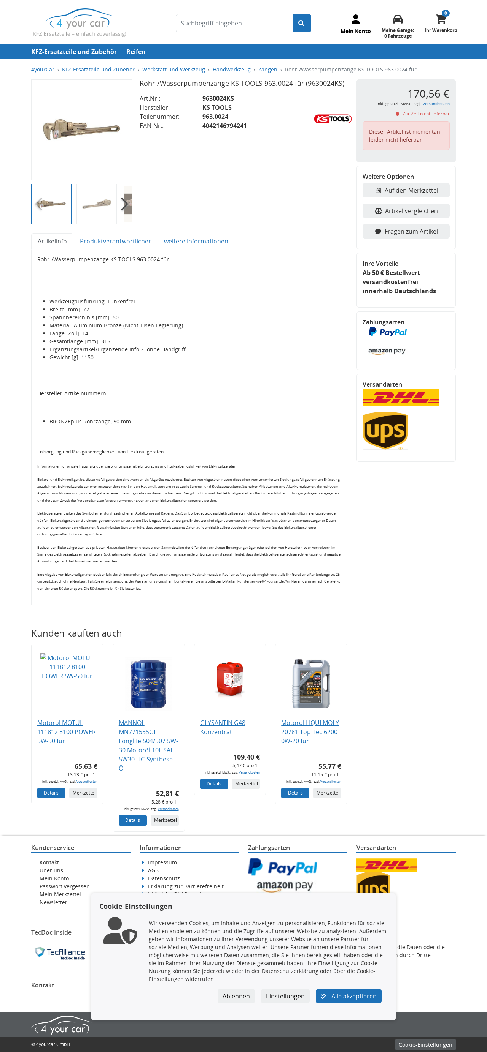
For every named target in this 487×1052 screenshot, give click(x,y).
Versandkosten (86, 781)
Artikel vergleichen (411, 211)
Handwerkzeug (232, 69)
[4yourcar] (79, 22)
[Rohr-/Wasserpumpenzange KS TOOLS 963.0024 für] (81, 130)
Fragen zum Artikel (411, 231)
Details (51, 793)
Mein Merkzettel (60, 894)
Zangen (267, 69)
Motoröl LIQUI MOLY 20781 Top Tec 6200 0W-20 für (310, 732)
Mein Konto (54, 878)
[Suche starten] (302, 23)
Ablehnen (236, 996)
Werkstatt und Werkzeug (173, 69)
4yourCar (42, 69)
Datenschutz (164, 878)
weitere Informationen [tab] (196, 241)
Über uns (51, 870)
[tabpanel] (189, 427)
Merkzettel (84, 793)
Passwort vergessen (65, 886)
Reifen (136, 51)
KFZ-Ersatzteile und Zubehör (74, 51)
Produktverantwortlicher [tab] (115, 241)
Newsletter (53, 902)
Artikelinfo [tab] (52, 241)
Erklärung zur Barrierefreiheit (186, 886)
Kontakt (49, 862)
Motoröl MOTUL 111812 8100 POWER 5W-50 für (66, 732)
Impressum (162, 862)
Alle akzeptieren (353, 996)
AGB (153, 870)
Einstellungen (285, 996)
